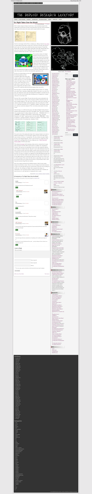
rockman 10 (17, 467)
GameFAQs (54, 226)
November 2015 (55, 82)
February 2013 (54, 97)
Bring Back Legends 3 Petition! (57, 273)
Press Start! (54, 259)
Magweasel (54, 227)
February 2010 (54, 127)
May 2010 (54, 124)
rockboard (40, 173)
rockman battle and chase (19, 475)
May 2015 (54, 90)
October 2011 (54, 105)
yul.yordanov (75, 491)
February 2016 (17, 363)
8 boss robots (46, 43)
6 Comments (47, 24)
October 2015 (54, 84)
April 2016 (54, 77)
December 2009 (55, 130)
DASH (16, 435)
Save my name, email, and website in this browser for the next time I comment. (30, 268)
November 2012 (55, 101)
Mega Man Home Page (56, 257)
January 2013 (54, 98)
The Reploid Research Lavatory (56, 491)
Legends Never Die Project (57, 274)
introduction (17, 443)
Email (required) (34, 262)
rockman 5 (17, 469)
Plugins (53, 210)
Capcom (15, 19)
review (16, 463)
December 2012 (17, 384)
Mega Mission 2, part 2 (60, 164)
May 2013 (54, 94)
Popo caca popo (57, 181)
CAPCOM (54, 236)
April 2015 (54, 92)
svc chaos (16, 479)
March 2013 (54, 96)
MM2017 (16, 454)
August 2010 (17, 405)
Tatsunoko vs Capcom (18, 480)
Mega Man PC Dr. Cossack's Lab (58, 195)
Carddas (49, 19)
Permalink (27, 182)
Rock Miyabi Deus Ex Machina (57, 328)
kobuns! (16, 445)
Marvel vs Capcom (18, 447)
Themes (53, 216)
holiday (16, 442)
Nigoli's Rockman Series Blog (57, 199)
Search (66, 73)
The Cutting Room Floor (56, 231)
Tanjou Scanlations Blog (56, 263)
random (16, 459)
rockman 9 (44, 173)
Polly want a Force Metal (19, 273)
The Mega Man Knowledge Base (58, 266)
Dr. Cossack (17, 233)
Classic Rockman (22, 19)
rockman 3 (17, 468)
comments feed (36, 178)
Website (32, 265)
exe (15, 439)
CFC (16, 433)
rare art (37, 173)
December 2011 (55, 103)
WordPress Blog (55, 218)
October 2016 (54, 75)
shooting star (17, 476)
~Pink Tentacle (54, 223)
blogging (16, 426)
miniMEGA (54, 315)
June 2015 (54, 89)
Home (15, 3)
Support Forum (55, 214)
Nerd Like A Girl (55, 198)
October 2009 (54, 131)
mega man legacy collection (19, 448)
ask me (16, 424)
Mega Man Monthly (55, 310)
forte (16, 441)
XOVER (38, 3)
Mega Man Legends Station (57, 194)
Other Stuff (55, 19)
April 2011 (54, 110)
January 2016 (54, 80)
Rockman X (29, 19)
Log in (53, 348)
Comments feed (55, 351)
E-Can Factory (54, 192)
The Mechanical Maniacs (56, 203)
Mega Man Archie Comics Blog (57, 247)
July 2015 (54, 88)
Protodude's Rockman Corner (57, 200)
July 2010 (54, 122)
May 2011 (54, 109)
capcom (16, 430)
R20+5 (34, 173)
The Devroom (54, 279)
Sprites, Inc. (54, 262)
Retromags (54, 230)
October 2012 (54, 102)
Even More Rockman (43, 19)
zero (16, 488)
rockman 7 (17, 471)
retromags (17, 462)
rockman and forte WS (19, 473)
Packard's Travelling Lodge (57, 229)
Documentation (55, 209)
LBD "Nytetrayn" (19, 190)
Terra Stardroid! (68, 71)
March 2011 (54, 111)
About (19, 3)
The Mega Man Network (56, 204)
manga (16, 446)
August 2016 (54, 76)
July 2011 (54, 106)
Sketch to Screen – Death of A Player (59, 183)
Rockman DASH (35, 19)
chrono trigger (17, 434)
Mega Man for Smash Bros (57, 255)
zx (15, 489)
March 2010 (54, 126)
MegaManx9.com (55, 258)
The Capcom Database (56, 264)
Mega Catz (54, 245)
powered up (17, 455)
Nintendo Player (55, 319)
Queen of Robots (55, 326)
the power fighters (18, 481)
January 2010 (54, 128)
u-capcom (16, 484)
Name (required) (34, 260)
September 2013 (55, 93)
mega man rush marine (19, 450)
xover (16, 487)
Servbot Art (32, 3)
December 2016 (55, 73)
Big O (16, 425)
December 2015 (55, 81)
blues (16, 427)
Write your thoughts (18, 250)
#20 (35, 24)
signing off (17, 477)
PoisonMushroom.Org (56, 211)
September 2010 (55, 119)
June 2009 (54, 134)
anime (16, 422)
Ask (41, 3)
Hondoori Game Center (56, 302)
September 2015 (55, 85)
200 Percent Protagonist (56, 191)
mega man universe (18, 451)
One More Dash (55, 278)
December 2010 (55, 115)
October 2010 (54, 118)
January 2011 (54, 114)
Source (23, 3)
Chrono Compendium (56, 225)
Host (28, 3)
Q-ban (16, 456)
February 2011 (54, 113)
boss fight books (18, 429)
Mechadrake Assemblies (56, 243)
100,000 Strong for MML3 (56, 271)
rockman (16, 466)
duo (16, 438)
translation (47, 173)
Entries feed (54, 350)
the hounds (22, 144)
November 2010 (55, 117)
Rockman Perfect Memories (57, 202)
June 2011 (54, 107)
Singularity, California (56, 331)
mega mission (17, 452)
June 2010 (54, 123)
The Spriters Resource (56, 215)
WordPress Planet (55, 219)
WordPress (67, 491)
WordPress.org (55, 352)
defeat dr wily (17, 437)
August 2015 (54, 86)
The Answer (47, 273)
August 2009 (54, 132)
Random (60, 19)
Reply (17, 187)
